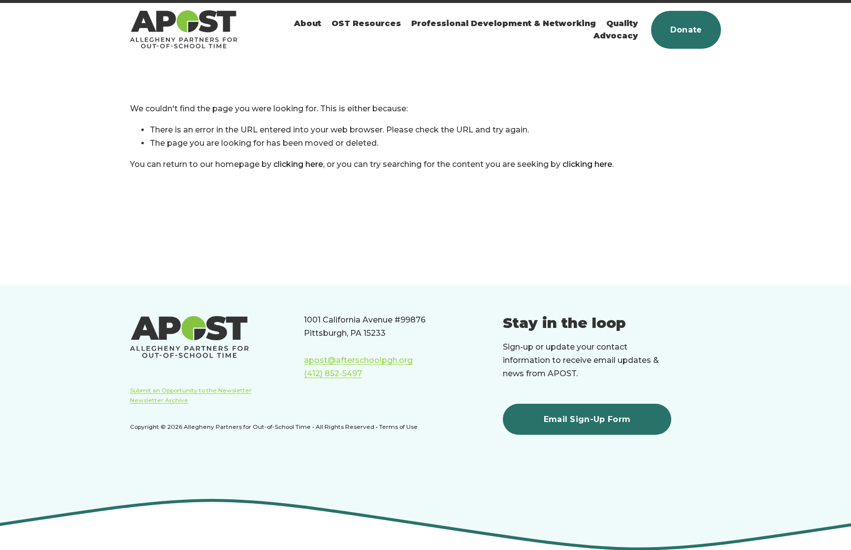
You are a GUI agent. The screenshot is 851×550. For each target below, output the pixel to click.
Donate (686, 29)
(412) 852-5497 (333, 373)
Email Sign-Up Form (587, 419)
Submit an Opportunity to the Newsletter (191, 390)
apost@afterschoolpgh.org (358, 360)
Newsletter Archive (159, 400)
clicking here (298, 164)
